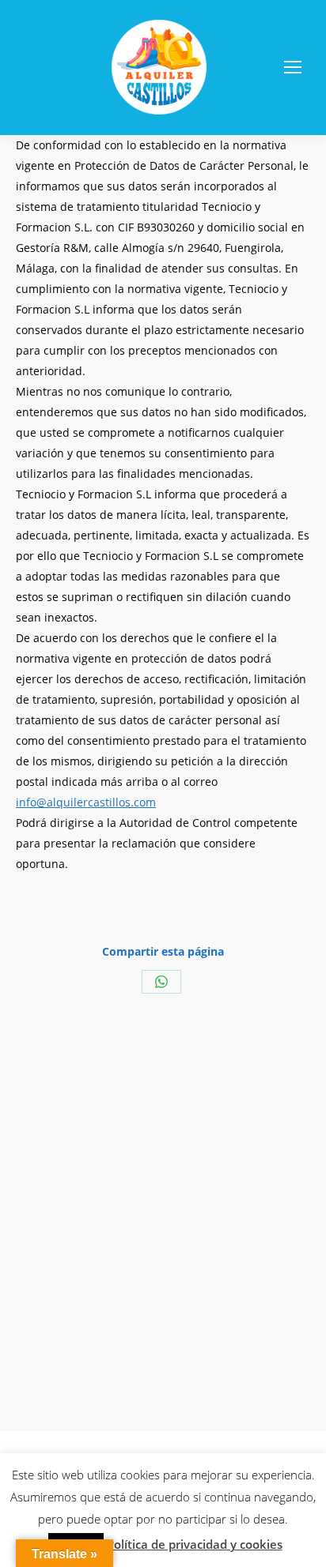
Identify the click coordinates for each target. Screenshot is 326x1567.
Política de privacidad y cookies (194, 1544)
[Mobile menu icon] (292, 67)
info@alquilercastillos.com (86, 802)
